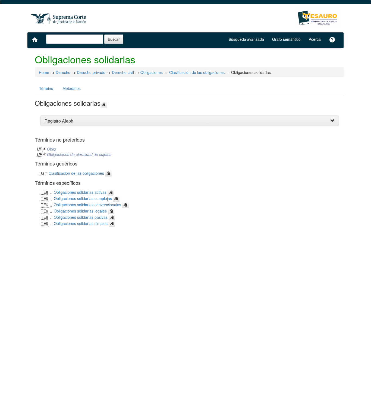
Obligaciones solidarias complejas (83, 198)
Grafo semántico (286, 39)
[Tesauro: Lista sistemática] (317, 18)
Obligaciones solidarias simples (81, 223)
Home (44, 72)
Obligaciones (151, 72)
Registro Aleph (59, 121)
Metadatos (71, 88)
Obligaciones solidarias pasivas (81, 217)
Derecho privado (91, 72)
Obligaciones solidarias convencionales (87, 204)
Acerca (315, 39)
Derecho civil (123, 72)
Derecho (63, 72)
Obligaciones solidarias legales (80, 211)
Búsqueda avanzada (246, 39)
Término (46, 88)
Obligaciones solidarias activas (80, 192)
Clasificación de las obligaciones (197, 72)
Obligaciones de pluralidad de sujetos (79, 154)
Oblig (51, 149)
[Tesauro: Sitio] (59, 18)
